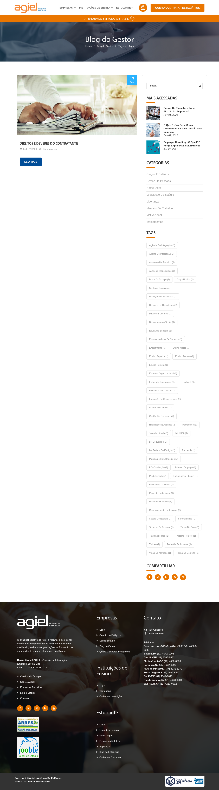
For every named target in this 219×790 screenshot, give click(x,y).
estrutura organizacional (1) (163, 373)
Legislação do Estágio (160, 194)
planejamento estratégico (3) (163, 459)
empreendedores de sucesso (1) (165, 339)
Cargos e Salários (157, 174)
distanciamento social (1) (162, 322)
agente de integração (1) (161, 254)
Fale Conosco (155, 629)
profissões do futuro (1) (161, 484)
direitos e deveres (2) (160, 313)
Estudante (123, 7)
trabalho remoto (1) (186, 536)
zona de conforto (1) (188, 553)
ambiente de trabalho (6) (162, 262)
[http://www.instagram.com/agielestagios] (37, 708)
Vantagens (105, 691)
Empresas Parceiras (31, 687)
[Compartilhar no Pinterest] (175, 577)
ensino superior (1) (158, 356)
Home (88, 46)
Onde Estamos (155, 633)
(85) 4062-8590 (167, 665)
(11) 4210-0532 (168, 683)
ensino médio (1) (180, 348)
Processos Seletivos (110, 741)
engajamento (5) (157, 348)
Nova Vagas (105, 735)
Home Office (154, 187)
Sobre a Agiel (27, 681)
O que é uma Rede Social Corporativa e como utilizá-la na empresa (183, 128)
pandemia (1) (188, 450)
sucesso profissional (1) (161, 527)
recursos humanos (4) (160, 501)
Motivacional (154, 215)
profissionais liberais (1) (185, 476)
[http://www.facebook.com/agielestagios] (20, 708)
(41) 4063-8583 (166, 657)
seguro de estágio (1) (160, 518)
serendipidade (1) (186, 518)
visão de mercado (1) (160, 553)
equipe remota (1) (158, 365)
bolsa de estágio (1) (159, 279)
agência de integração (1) (162, 245)
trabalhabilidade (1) (159, 536)
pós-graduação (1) (158, 467)
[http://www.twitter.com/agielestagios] (28, 708)
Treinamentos (154, 221)
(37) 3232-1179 (173, 668)
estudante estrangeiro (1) (162, 382)
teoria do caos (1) (190, 527)
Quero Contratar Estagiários (177, 7)
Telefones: (149, 642)
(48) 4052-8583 (172, 661)
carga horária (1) (185, 279)
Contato (24, 698)
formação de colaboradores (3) (165, 399)
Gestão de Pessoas (158, 181)
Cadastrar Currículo (110, 757)
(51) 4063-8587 (171, 672)
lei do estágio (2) (158, 442)
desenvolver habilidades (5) (163, 305)
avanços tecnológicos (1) (162, 271)
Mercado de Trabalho (159, 208)
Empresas (66, 7)
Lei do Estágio (107, 640)
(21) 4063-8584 (173, 680)
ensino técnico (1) (184, 356)
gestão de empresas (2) (161, 416)
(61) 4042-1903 (165, 653)
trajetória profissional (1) (179, 544)
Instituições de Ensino (94, 7)
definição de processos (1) (162, 296)
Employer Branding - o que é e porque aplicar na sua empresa (182, 144)
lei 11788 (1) (181, 433)
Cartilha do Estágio (30, 676)
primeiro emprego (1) (185, 467)
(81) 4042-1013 (164, 676)
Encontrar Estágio (109, 730)
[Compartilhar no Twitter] (158, 577)
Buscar (153, 85)
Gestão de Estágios (110, 635)
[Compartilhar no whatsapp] (183, 577)
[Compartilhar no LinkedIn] (166, 577)
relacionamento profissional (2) (165, 510)
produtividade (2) (157, 476)
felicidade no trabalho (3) (162, 390)
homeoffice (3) (189, 424)
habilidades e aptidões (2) (162, 424)
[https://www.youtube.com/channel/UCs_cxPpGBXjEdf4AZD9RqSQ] (54, 708)
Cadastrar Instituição (110, 696)
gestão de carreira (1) (160, 407)
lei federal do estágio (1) (162, 450)
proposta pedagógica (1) (161, 493)
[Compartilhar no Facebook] (149, 577)
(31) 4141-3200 (175, 646)
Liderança (152, 201)
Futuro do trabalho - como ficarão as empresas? (179, 110)
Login (102, 629)
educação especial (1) (160, 330)
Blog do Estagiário (109, 752)
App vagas (105, 746)
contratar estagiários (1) (161, 288)
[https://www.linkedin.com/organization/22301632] (45, 708)
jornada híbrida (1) (158, 433)
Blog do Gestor (105, 46)
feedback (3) (188, 382)
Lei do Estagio (28, 692)
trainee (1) (154, 544)
